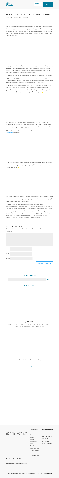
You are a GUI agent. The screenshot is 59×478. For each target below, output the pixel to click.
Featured (16, 17)
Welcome (32, 443)
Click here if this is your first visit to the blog (29, 360)
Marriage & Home (35, 448)
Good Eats (33, 453)
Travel (32, 446)
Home (32, 435)
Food (20, 17)
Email (8, 254)
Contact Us (48, 4)
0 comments (26, 17)
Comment (9, 231)
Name (8, 249)
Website (8, 258)
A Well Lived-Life (34, 450)
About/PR (32, 437)
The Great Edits (34, 455)
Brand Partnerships (33, 440)
